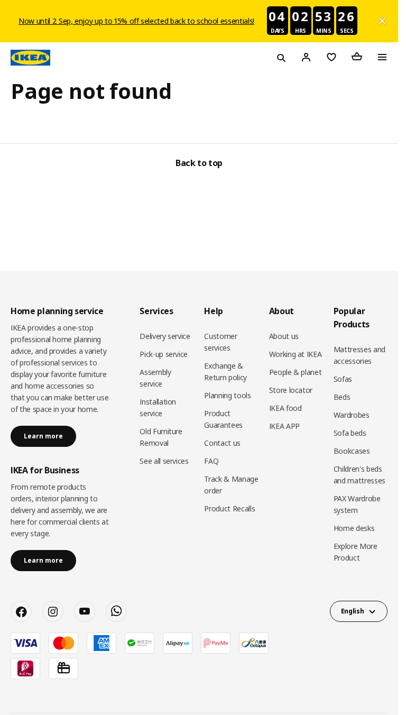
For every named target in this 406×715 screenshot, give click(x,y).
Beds (342, 397)
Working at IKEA (295, 354)
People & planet (295, 372)
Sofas (343, 379)
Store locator (290, 390)
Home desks (354, 528)
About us (284, 336)
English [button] (352, 611)
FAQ (211, 461)
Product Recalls (229, 508)
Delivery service (165, 336)
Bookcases (352, 451)
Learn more (43, 436)
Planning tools (227, 395)
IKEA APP (284, 426)
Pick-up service (164, 354)
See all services (164, 461)
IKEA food (285, 408)
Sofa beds (350, 433)
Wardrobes (352, 415)
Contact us (222, 443)
